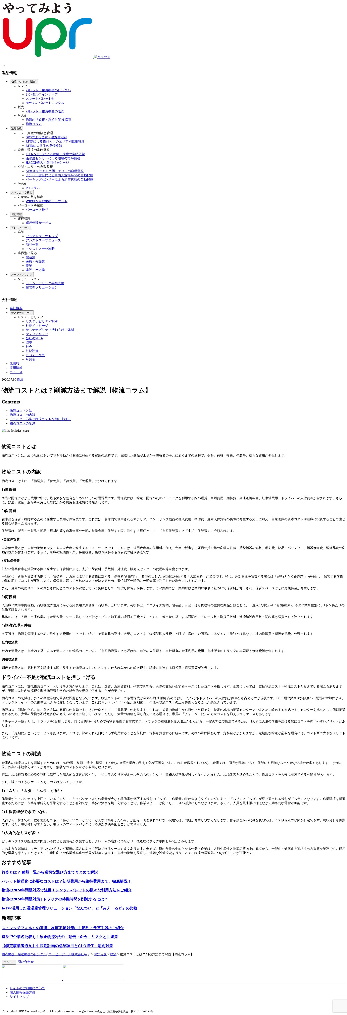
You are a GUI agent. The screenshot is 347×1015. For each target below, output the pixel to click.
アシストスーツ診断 (40, 248)
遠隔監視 (16, 128)
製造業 (30, 257)
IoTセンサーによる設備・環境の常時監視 (55, 154)
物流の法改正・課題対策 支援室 (48, 119)
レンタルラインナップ (42, 94)
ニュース (16, 372)
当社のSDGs (34, 338)
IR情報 (14, 363)
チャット (8, 962)
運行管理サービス (38, 223)
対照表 (30, 359)
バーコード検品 (37, 209)
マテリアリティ (37, 334)
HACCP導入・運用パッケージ (47, 162)
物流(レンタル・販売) (23, 81)
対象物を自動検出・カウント (46, 201)
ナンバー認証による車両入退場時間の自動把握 (59, 175)
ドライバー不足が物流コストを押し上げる (40, 419)
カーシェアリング (21, 274)
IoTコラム (33, 188)
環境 (29, 342)
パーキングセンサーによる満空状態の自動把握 (59, 179)
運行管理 (16, 214)
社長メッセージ (37, 325)
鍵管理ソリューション (42, 287)
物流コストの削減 (22, 423)
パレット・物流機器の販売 (45, 111)
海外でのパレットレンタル (45, 103)
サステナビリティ (21, 312)
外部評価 (32, 351)
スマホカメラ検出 (21, 192)
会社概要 (16, 308)
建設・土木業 (35, 270)
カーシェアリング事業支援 (45, 283)
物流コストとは (21, 410)
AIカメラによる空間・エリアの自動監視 (55, 171)
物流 (20, 379)
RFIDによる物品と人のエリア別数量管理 (55, 141)
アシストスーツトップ (42, 236)
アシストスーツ (20, 227)
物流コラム (34, 124)
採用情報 (16, 367)
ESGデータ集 (35, 355)
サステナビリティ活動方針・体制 (50, 329)
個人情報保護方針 (22, 992)
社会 (29, 346)
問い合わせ (25, 962)
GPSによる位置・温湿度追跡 (46, 137)
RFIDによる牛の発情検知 (44, 145)
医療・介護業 (35, 261)
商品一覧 (32, 244)
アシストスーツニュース (43, 240)
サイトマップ (19, 996)
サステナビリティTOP (42, 321)
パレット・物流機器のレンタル (48, 90)
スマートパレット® (40, 98)
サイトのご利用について (27, 988)
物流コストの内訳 (22, 415)
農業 (29, 265)
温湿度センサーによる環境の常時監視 (53, 158)
